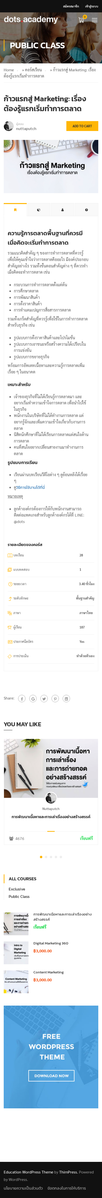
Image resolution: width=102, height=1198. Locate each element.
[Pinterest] (55, 698)
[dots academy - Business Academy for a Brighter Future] (31, 20)
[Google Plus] (33, 698)
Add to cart (82, 126)
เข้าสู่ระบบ (91, 6)
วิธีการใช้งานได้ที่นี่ (30, 487)
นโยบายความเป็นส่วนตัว (23, 1188)
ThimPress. (68, 1171)
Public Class (19, 896)
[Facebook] (22, 698)
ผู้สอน (20, 124)
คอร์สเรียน (33, 69)
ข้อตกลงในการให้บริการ (67, 1188)
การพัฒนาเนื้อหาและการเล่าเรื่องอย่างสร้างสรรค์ (51, 817)
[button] (41, 857)
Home (9, 69)
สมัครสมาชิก (71, 6)
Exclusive (17, 889)
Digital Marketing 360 (50, 943)
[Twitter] (44, 698)
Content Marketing (48, 972)
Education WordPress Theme (28, 1171)
